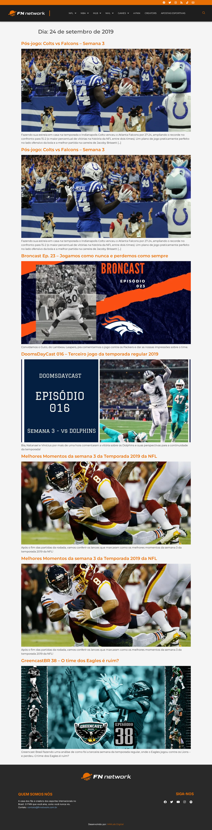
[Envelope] (192, 2)
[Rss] (181, 2)
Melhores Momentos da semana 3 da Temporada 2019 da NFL (89, 456)
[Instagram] (175, 2)
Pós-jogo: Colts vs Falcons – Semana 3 (63, 43)
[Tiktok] (187, 2)
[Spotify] (191, 802)
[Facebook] (163, 2)
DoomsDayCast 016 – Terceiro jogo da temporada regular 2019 (89, 354)
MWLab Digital (115, 824)
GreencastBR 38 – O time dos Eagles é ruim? (70, 660)
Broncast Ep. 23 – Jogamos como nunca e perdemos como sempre (94, 255)
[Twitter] (169, 2)
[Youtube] (178, 802)
